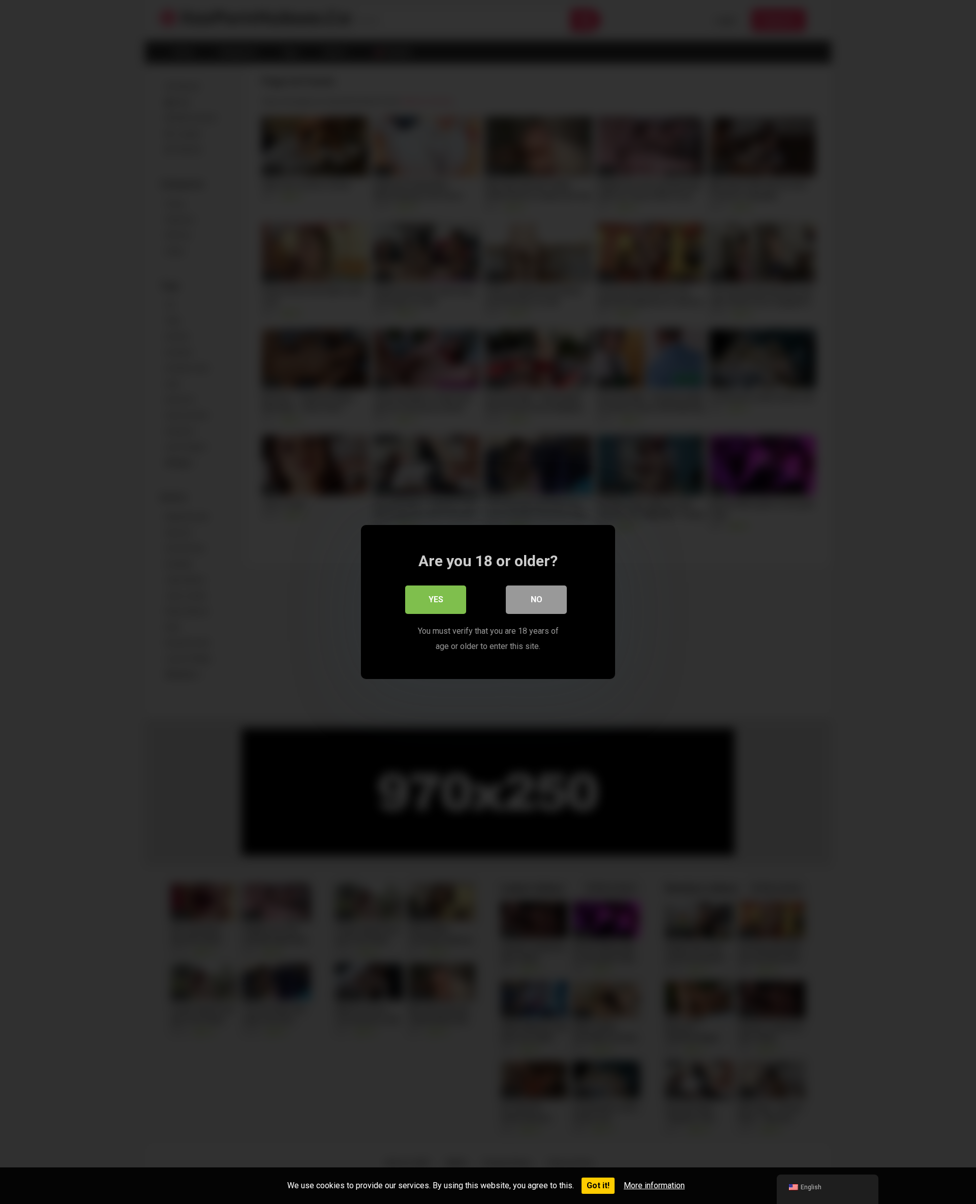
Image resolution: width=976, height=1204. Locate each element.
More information (654, 1185)
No (536, 599)
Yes (436, 599)
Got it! (598, 1185)
